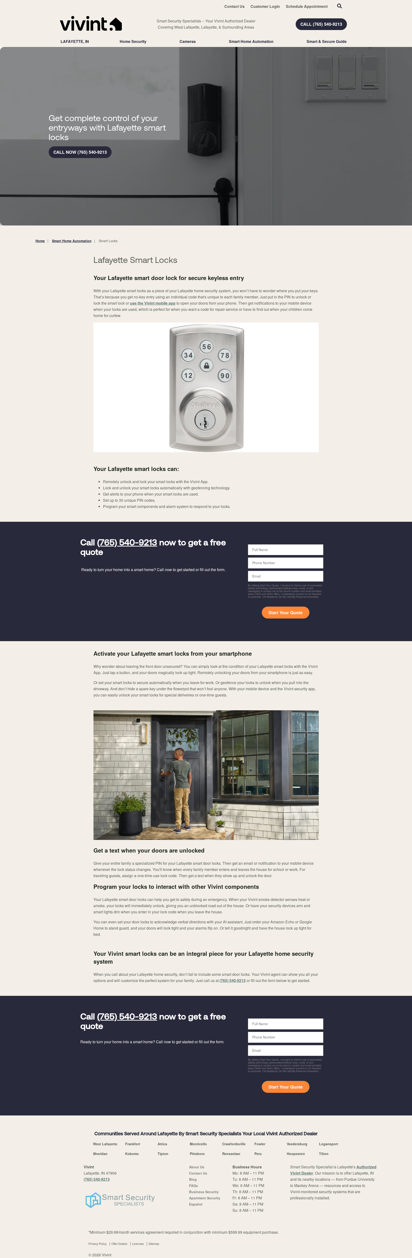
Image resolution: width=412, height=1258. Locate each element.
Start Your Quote (285, 612)
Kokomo (132, 1153)
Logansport (328, 1143)
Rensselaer (231, 1153)
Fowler (259, 1143)
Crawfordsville (234, 1143)
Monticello (198, 1143)
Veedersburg (297, 1143)
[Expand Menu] (149, 41)
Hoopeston (296, 1153)
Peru (258, 1153)
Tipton (163, 1153)
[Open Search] (339, 6)
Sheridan (100, 1153)
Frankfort (132, 1143)
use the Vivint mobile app (152, 303)
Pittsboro (197, 1153)
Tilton (324, 1153)
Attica (162, 1143)
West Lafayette (105, 1143)
